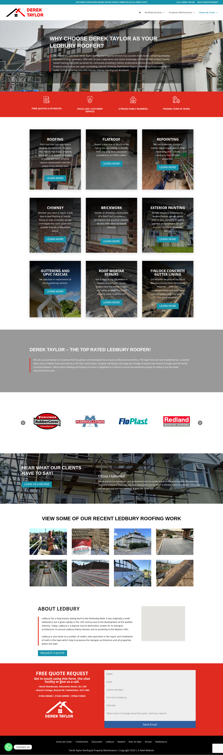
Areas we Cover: (64, 742)
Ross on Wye (135, 742)
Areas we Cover (207, 12)
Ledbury (110, 742)
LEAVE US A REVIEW (36, 484)
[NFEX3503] (174, 554)
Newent (121, 742)
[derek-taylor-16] (174, 585)
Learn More (55, 178)
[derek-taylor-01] (132, 585)
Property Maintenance (180, 12)
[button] (23, 423)
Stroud (148, 742)
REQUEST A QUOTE (52, 653)
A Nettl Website (146, 750)
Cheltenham (82, 742)
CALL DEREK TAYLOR (185, 2)
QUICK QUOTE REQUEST (207, 2)
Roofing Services (153, 12)
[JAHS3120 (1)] (90, 585)
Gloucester (96, 742)
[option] (47, 421)
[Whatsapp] (8, 747)
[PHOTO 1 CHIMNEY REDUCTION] (48, 554)
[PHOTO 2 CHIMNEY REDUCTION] (48, 585)
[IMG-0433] (132, 554)
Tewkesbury (161, 742)
